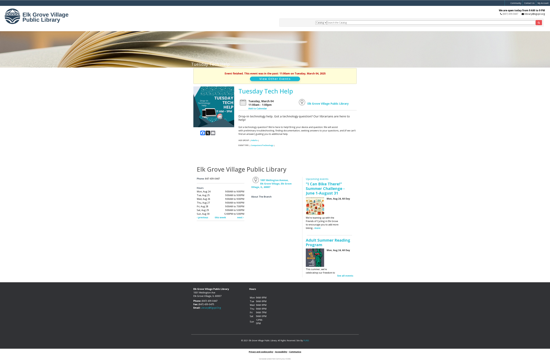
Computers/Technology (262, 145)
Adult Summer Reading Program (328, 242)
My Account (543, 3)
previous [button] (203, 217)
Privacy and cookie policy (261, 352)
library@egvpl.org (535, 13)
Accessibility (281, 352)
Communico (295, 352)
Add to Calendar (257, 108)
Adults (254, 140)
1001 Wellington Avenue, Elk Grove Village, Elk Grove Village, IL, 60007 (271, 184)
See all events (345, 275)
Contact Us (529, 3)
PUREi (306, 340)
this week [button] (220, 217)
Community (515, 3)
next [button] (240, 217)
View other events (275, 79)
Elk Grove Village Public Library (328, 103)
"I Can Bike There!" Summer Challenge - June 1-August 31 (325, 188)
